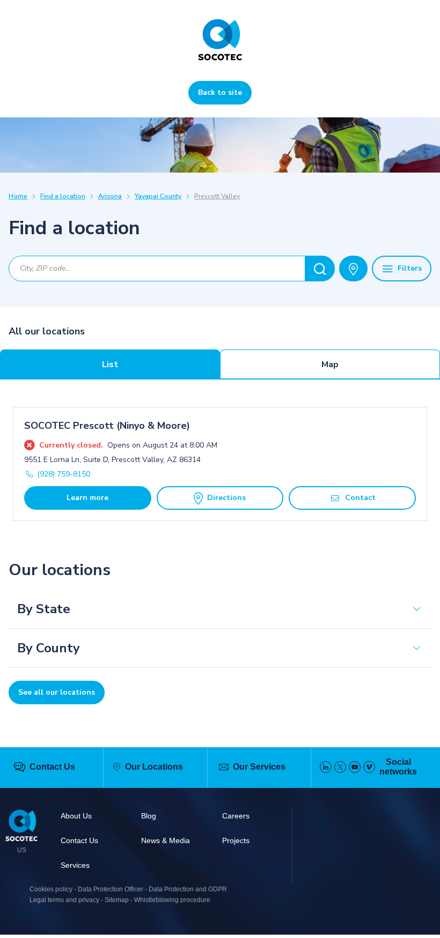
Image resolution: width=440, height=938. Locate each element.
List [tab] (110, 364)
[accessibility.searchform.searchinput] (320, 268)
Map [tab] (330, 364)
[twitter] (340, 767)
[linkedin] (326, 767)
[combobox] (157, 268)
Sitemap (117, 900)
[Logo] (21, 827)
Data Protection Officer (110, 889)
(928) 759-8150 (63, 474)
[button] (220, 609)
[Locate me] (353, 268)
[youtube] (355, 767)
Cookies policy (51, 889)
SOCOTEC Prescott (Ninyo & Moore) (107, 425)
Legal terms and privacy (64, 900)
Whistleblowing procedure (172, 900)
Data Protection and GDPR (188, 889)
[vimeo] (369, 767)
